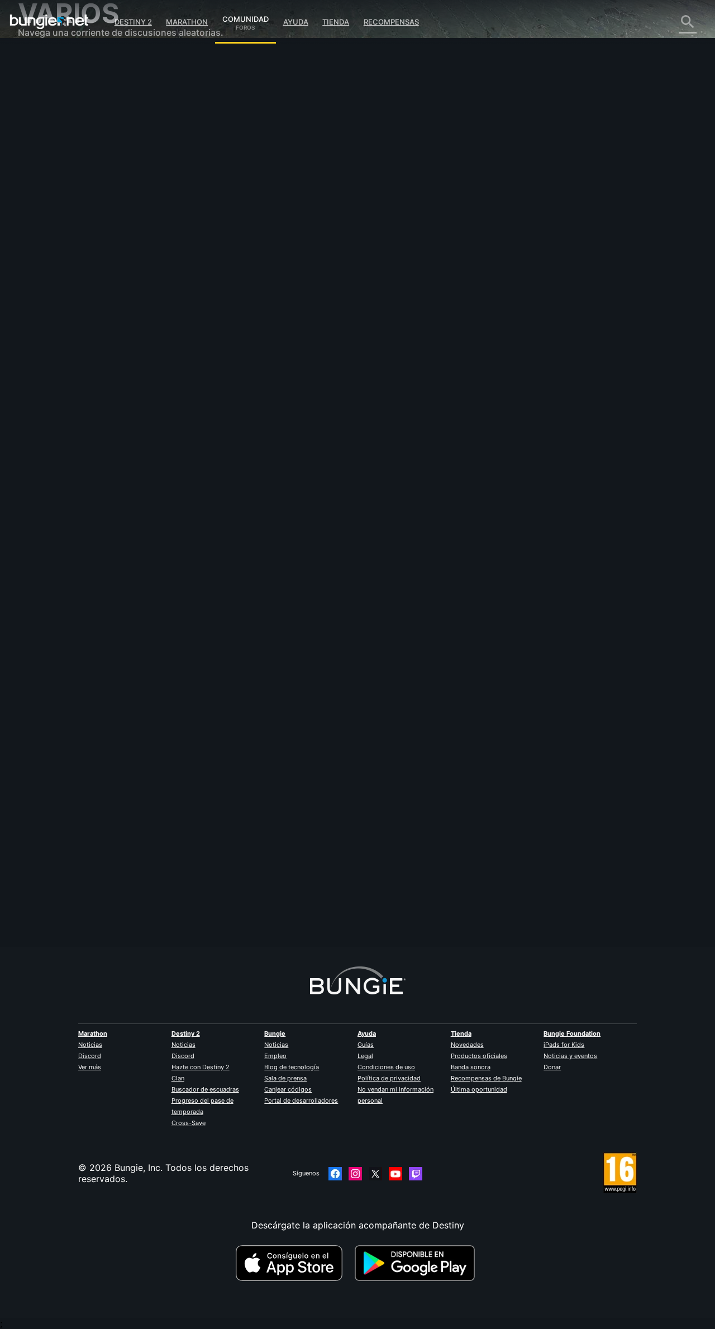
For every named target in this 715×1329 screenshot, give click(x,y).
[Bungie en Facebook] (335, 1173)
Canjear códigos (288, 1089)
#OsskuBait (356, 274)
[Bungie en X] (375, 1173)
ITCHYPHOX (218, 878)
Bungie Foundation (572, 1033)
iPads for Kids (564, 1045)
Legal (365, 1056)
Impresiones (51, 83)
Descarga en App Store (294, 1263)
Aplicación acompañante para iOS (97, 206)
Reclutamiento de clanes (77, 284)
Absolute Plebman (230, 195)
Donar (552, 1067)
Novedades (467, 1045)
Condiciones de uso (386, 1067)
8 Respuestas (226, 940)
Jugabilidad (50, 117)
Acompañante (55, 273)
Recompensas (391, 21)
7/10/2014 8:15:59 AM (292, 341)
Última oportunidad (479, 1089)
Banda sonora (470, 1067)
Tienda (335, 21)
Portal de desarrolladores (301, 1100)
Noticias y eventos (570, 1056)
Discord (89, 1056)
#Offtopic (207, 274)
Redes (38, 150)
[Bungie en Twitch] (415, 1173)
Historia (42, 106)
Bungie (274, 1033)
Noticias (90, 1045)
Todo (36, 61)
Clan (177, 1078)
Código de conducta (62, 344)
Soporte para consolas (74, 251)
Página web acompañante (80, 195)
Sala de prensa (285, 1078)
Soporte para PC (61, 240)
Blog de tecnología (291, 1067)
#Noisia (324, 274)
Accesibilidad (54, 184)
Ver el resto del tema (236, 317)
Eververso (47, 162)
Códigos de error (62, 139)
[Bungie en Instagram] (355, 1173)
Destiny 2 (133, 21)
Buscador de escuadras (205, 1089)
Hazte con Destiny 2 (200, 1067)
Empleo (275, 1056)
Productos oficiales (479, 1056)
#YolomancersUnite (281, 274)
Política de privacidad (389, 1078)
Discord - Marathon (67, 329)
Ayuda (295, 21)
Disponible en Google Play (417, 1263)
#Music (237, 274)
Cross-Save (188, 1123)
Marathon (187, 21)
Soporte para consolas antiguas (93, 262)
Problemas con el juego (75, 173)
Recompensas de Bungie (486, 1078)
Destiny (49, 22)
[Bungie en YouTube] (395, 1173)
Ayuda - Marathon (64, 318)
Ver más (89, 1067)
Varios (39, 307)
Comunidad (245, 17)
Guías (366, 1045)
